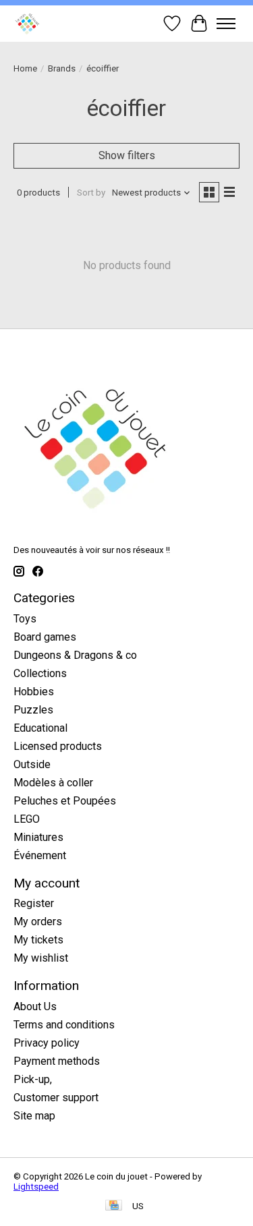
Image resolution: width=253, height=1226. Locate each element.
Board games (44, 637)
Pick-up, (32, 1079)
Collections (40, 673)
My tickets (38, 939)
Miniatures (38, 837)
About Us (35, 1006)
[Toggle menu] (226, 23)
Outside (32, 764)
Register (33, 903)
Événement (39, 855)
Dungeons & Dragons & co (75, 655)
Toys (24, 618)
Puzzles (33, 709)
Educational (40, 728)
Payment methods (56, 1061)
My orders (37, 921)
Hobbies (33, 691)
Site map (34, 1115)
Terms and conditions (64, 1024)
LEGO (26, 819)
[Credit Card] (113, 1206)
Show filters (127, 155)
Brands (62, 68)
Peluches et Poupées (64, 800)
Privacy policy (46, 1043)
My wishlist (40, 958)
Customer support (56, 1097)
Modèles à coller (53, 782)
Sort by (91, 192)
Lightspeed (36, 1186)
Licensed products (57, 746)
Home (25, 68)
